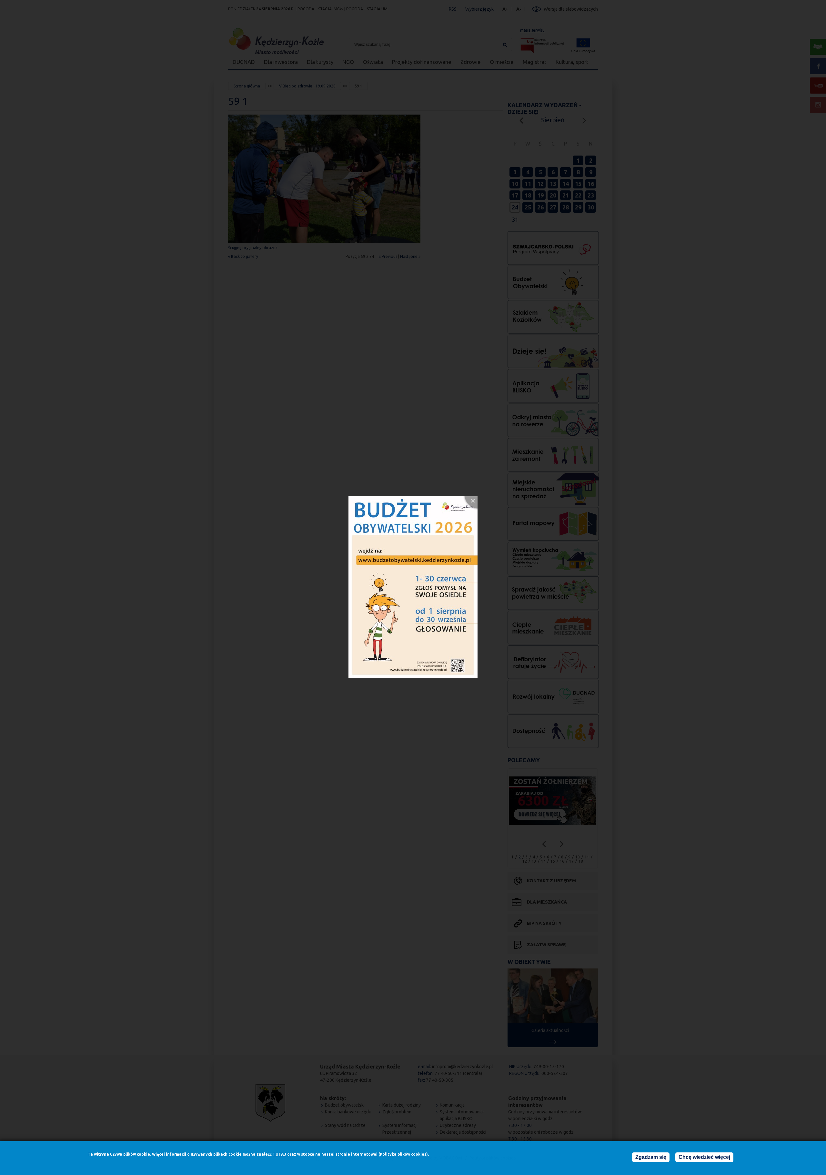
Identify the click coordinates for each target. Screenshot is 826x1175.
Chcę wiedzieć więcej (704, 1157)
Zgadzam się (650, 1157)
